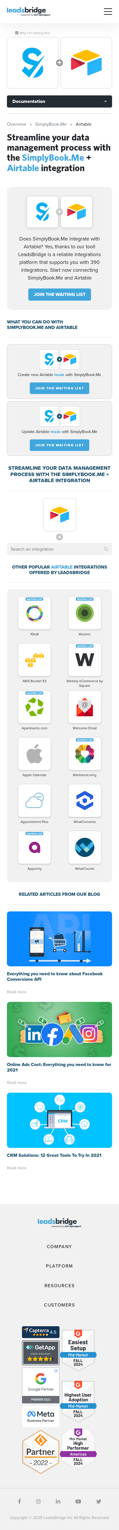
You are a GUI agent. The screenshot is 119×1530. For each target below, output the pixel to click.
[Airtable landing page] (86, 62)
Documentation (28, 101)
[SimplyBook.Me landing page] (32, 62)
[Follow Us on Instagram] (38, 1501)
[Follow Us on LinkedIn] (58, 1501)
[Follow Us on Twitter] (98, 1501)
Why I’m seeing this (34, 33)
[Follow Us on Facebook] (19, 1501)
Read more (17, 992)
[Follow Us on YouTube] (78, 1501)
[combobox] (59, 549)
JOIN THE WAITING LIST (59, 294)
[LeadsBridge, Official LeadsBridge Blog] (28, 11)
